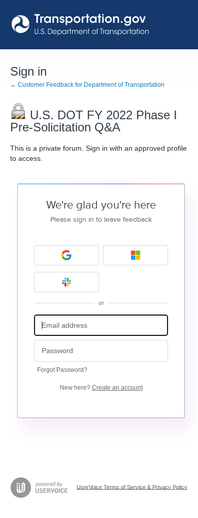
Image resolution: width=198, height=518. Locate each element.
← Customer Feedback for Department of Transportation (87, 84)
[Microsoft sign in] (135, 255)
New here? (101, 387)
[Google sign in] (66, 255)
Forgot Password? (62, 369)
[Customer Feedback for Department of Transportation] (81, 25)
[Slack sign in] (66, 282)
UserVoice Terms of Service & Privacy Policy (132, 487)
